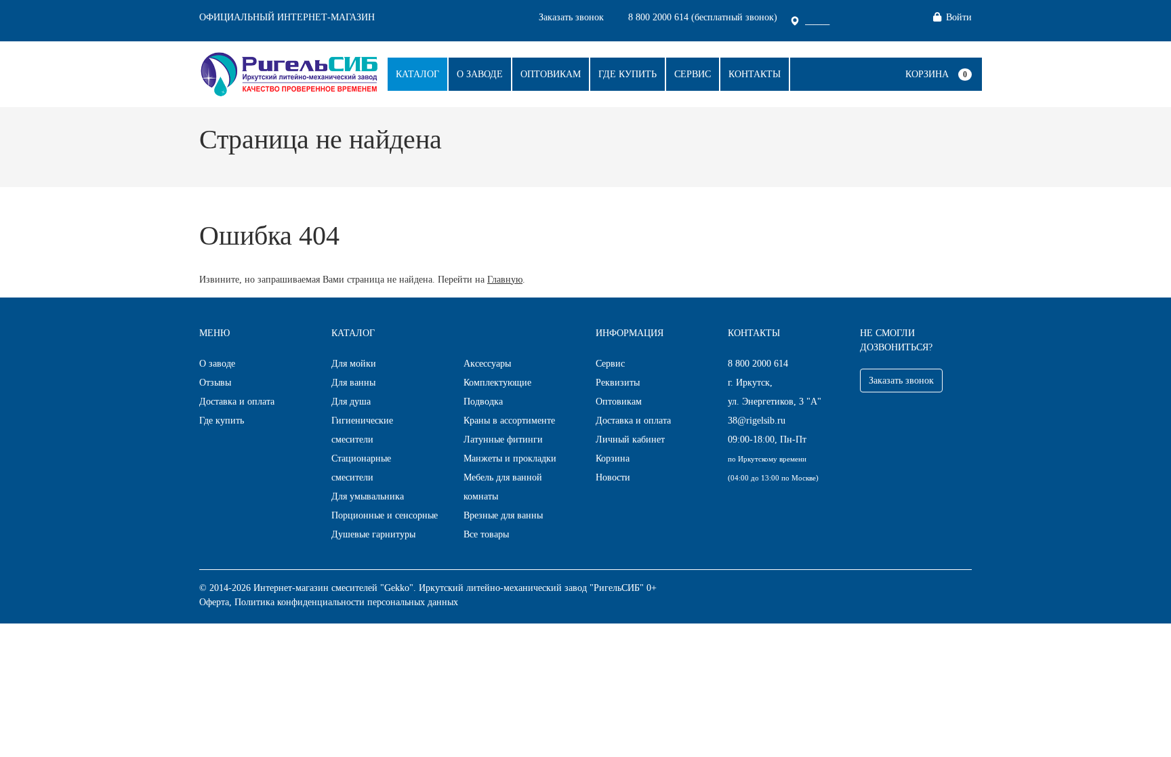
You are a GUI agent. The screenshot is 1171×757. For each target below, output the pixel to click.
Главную (504, 279)
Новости (613, 477)
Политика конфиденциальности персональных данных (346, 602)
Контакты (754, 74)
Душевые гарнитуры (373, 534)
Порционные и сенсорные (384, 515)
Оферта (214, 602)
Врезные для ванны (503, 515)
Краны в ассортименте (509, 420)
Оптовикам (550, 74)
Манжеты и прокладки (510, 458)
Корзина (927, 74)
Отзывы (215, 382)
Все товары (486, 534)
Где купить (627, 74)
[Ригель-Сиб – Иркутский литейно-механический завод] (289, 73)
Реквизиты (618, 382)
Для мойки (353, 364)
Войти (959, 17)
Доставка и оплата (236, 401)
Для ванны (353, 382)
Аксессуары (487, 364)
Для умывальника (367, 496)
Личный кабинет (630, 439)
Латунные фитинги (503, 439)
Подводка (483, 401)
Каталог (417, 74)
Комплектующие (497, 382)
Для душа (351, 401)
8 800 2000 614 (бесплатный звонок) (702, 17)
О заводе (480, 74)
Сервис (692, 74)
